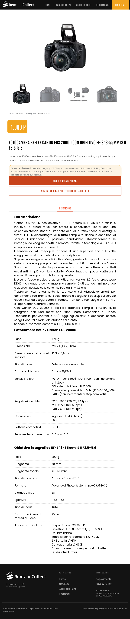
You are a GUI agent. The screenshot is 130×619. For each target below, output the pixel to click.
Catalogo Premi (63, 4)
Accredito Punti (83, 4)
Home (48, 4)
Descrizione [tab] (65, 208)
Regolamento (102, 4)
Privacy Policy (103, 584)
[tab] (65, 208)
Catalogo (64, 584)
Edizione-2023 (43, 113)
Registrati (120, 4)
